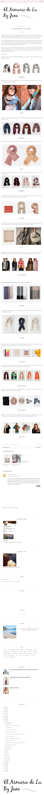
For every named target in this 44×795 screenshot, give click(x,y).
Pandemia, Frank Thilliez (9, 736)
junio (6, 752)
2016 (5, 761)
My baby (25, 651)
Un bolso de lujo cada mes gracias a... (16, 465)
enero (6, 760)
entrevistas (31, 653)
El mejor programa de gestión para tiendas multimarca (20, 677)
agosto (6, 749)
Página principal (6, 579)
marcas (16, 444)
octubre (6, 746)
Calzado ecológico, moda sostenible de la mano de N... (15, 742)
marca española (14, 651)
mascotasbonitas (12, 474)
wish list (5, 655)
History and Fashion (7, 653)
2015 (5, 763)
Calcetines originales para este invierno (12, 738)
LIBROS (17, 649)
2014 (5, 765)
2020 (5, 716)
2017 (5, 720)
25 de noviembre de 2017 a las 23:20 (14, 476)
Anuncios (35, 653)
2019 (5, 717)
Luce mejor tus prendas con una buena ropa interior (15, 734)
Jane (21, 32)
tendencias (22, 649)
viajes (20, 655)
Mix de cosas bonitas (26, 655)
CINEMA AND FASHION (29, 649)
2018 (5, 719)
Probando (13, 649)
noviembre (7, 723)
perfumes (21, 653)
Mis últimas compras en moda (10, 732)
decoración (20, 651)
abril (6, 755)
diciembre (7, 722)
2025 (5, 708)
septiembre (7, 747)
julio (6, 751)
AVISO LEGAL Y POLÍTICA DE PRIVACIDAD (11, 581)
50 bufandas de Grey (9, 727)
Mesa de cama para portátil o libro (25, 461)
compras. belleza (15, 653)
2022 (5, 713)
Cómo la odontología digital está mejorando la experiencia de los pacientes (24, 669)
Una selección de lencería (14, 687)
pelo (17, 655)
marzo (6, 757)
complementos (11, 444)
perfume (25, 653)
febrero (6, 758)
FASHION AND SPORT (11, 655)
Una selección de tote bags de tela (7, 465)
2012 (5, 768)
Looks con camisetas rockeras (11, 744)
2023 (5, 711)
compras (29, 651)
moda (19, 444)
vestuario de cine (7, 651)
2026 (5, 706)
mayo (6, 754)
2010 (5, 771)
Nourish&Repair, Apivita (9, 740)
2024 (5, 710)
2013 (5, 766)
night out (33, 655)
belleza (35, 649)
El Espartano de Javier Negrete (11, 729)
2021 (5, 714)
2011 (5, 769)
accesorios (21, 26)
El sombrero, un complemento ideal (12, 725)
